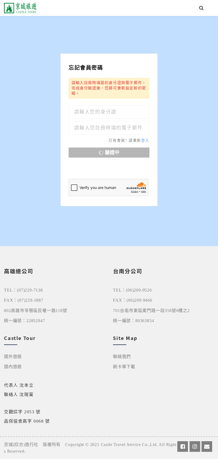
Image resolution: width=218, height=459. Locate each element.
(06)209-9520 (139, 290)
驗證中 (111, 152)
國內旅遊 (13, 366)
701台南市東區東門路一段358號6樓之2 (151, 310)
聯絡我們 (122, 356)
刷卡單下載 (124, 366)
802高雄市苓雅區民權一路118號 (35, 310)
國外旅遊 (13, 356)
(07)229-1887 (30, 300)
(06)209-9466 (139, 300)
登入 (145, 140)
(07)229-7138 (30, 290)
